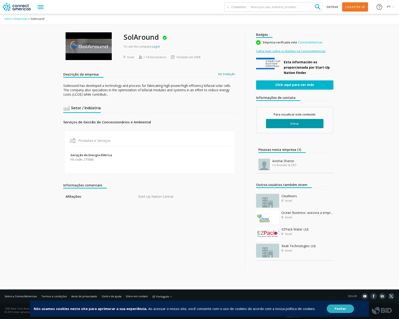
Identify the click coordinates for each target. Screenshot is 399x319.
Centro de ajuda (111, 296)
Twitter (391, 296)
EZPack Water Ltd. (295, 229)
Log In (156, 47)
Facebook (373, 296)
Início (8, 19)
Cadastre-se (355, 7)
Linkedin (382, 296)
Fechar (340, 308)
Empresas (21, 19)
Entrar (294, 124)
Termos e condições (54, 296)
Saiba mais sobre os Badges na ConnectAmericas (291, 51)
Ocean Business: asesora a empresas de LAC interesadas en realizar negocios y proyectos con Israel (307, 212)
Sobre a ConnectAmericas (21, 296)
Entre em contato (137, 296)
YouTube (365, 296)
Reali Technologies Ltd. (298, 246)
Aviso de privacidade (84, 296)
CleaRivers (289, 196)
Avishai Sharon (283, 161)
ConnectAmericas (310, 42)
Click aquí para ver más (294, 84)
